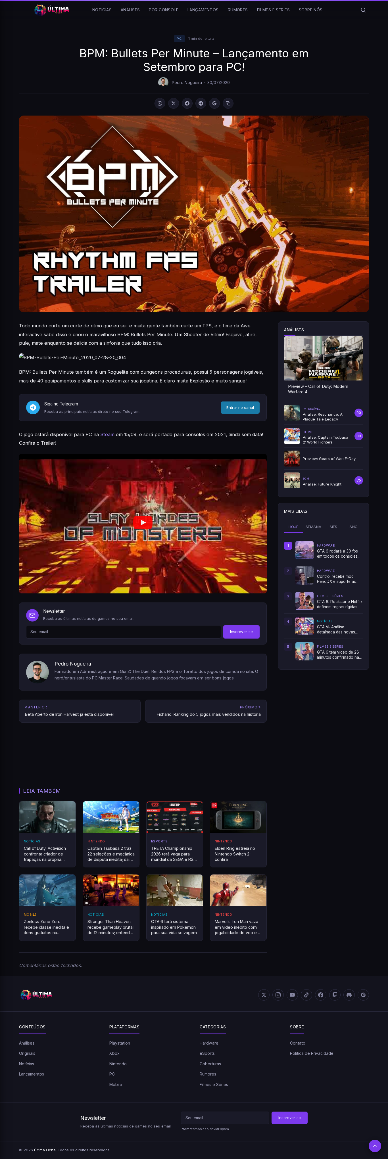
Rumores (238, 9)
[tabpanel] (323, 601)
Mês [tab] (333, 527)
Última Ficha (45, 1150)
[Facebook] (187, 103)
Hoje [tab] (294, 527)
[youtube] (292, 995)
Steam (107, 434)
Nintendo (118, 1063)
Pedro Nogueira (187, 82)
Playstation (119, 1043)
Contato (297, 1043)
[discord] (349, 995)
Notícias (102, 9)
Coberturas (210, 1063)
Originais (27, 1053)
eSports (207, 1053)
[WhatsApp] (160, 103)
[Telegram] (200, 103)
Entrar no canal (240, 407)
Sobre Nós (311, 9)
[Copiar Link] (228, 103)
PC (179, 39)
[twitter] (264, 995)
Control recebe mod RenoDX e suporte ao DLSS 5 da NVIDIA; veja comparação (338, 579)
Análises (130, 9)
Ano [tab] (353, 527)
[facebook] (320, 995)
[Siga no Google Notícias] (214, 103)
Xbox (114, 1053)
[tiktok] (306, 995)
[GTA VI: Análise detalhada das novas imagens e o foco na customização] (304, 626)
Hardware (209, 1043)
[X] (173, 103)
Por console (163, 9)
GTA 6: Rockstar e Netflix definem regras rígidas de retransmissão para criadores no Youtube (340, 604)
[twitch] (335, 995)
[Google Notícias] (363, 995)
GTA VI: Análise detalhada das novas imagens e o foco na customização (336, 630)
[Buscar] (363, 10)
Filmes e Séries (273, 9)
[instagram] (278, 995)
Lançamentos (203, 9)
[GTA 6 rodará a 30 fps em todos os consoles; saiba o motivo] (304, 550)
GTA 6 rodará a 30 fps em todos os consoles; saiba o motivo (337, 554)
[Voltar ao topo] (375, 1146)
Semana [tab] (313, 527)
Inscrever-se (241, 631)
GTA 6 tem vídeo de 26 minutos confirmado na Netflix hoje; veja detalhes (338, 655)
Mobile (115, 1084)
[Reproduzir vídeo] (143, 524)
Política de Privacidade (311, 1053)
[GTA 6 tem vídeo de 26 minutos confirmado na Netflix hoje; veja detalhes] (304, 651)
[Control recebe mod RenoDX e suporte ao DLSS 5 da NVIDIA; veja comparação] (304, 575)
